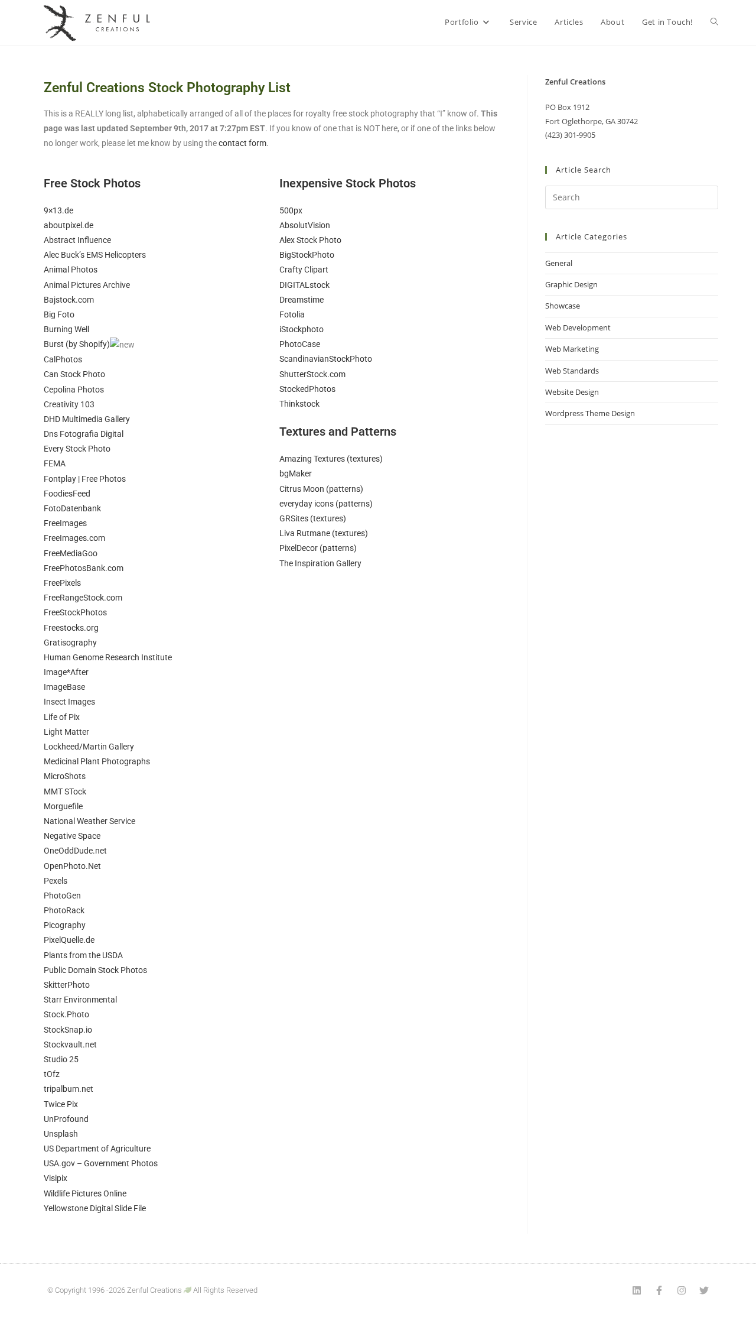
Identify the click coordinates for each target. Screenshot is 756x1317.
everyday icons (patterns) (326, 503)
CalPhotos (63, 359)
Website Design (572, 392)
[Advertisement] (631, 626)
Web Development (578, 327)
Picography (65, 925)
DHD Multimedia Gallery (87, 419)
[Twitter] (704, 1290)
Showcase (562, 305)
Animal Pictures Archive (87, 285)
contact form (242, 143)
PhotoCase (299, 344)
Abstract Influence (77, 240)
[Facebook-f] (659, 1290)
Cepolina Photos (74, 389)
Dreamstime (301, 299)
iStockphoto (301, 329)
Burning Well (66, 329)
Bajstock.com (69, 299)
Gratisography (70, 642)
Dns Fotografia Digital (83, 434)
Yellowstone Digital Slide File (95, 1208)
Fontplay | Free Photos (85, 479)
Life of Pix (62, 717)
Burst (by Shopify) (77, 344)
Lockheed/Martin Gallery (89, 746)
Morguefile (63, 806)
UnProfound (66, 1119)
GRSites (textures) (312, 518)
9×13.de (58, 210)
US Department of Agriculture (97, 1148)
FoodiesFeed (67, 493)
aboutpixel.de (68, 225)
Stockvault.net (70, 1044)
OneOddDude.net (75, 850)
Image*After (66, 672)
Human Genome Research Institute (108, 657)
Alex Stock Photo (310, 240)
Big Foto (59, 314)
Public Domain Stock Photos (95, 970)
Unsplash (61, 1133)
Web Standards (572, 370)
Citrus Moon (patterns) (321, 489)
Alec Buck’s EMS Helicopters (95, 254)
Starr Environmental (80, 999)
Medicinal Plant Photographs (97, 761)
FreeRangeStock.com (83, 597)
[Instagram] (681, 1290)
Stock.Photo (66, 1014)
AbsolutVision (304, 225)
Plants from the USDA (83, 955)
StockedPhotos (307, 389)
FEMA (55, 463)
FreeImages (65, 523)
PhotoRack (64, 910)
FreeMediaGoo (70, 553)
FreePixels (62, 583)
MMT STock (65, 791)
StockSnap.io (68, 1029)
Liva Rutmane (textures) (323, 533)
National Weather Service (89, 821)
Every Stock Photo (77, 448)
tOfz (52, 1074)
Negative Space (72, 836)
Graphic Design (571, 284)
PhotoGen (62, 895)
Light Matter (66, 732)
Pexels (55, 880)
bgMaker (295, 473)
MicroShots (65, 776)
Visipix (55, 1178)
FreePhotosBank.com (83, 568)
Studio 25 (61, 1059)
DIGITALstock (304, 285)
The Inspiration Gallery (320, 563)
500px (290, 210)
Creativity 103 (69, 404)
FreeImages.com (74, 538)
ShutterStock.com (312, 374)
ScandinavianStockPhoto (325, 359)
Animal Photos (70, 269)
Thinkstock (299, 403)
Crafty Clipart (303, 269)
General (558, 263)
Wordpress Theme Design (590, 413)
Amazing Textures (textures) (331, 458)
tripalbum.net (68, 1089)
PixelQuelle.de (69, 940)
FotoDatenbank (72, 508)
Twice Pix (61, 1104)
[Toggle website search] (714, 22)
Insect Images (69, 701)
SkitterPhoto (67, 985)
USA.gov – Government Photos (101, 1163)
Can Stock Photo (74, 374)
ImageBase (64, 687)
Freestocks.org (71, 627)
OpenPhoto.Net (72, 866)
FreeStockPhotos (75, 612)
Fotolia (292, 314)
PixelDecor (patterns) (318, 548)
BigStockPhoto (306, 254)
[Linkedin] (636, 1290)
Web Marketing (572, 348)
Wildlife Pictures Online (85, 1193)
